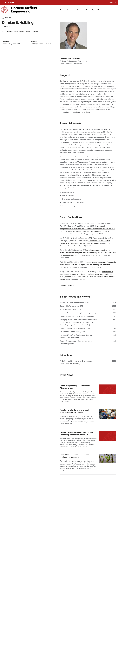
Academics (71, 10)
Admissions (101, 10)
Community (90, 10)
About (62, 10)
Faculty (8, 18)
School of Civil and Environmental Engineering (21, 31)
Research (81, 10)
